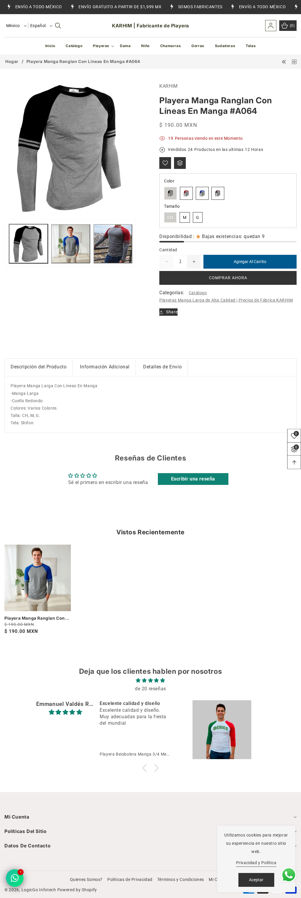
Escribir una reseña (193, 479)
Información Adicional (105, 367)
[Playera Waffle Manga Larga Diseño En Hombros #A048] (283, 61)
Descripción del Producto (38, 367)
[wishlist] (165, 163)
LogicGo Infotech (38, 889)
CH (170, 217)
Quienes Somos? (86, 879)
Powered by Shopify (77, 889)
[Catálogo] (294, 61)
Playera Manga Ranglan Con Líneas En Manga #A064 (34, 618)
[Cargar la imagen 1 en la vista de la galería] (28, 243)
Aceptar (256, 879)
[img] (150, 680)
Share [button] (172, 312)
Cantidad (168, 249)
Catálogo (198, 292)
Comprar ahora (228, 277)
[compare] (180, 163)
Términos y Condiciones (180, 879)
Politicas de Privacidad (130, 879)
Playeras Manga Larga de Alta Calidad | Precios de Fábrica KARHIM (226, 300)
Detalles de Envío (162, 367)
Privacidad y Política (256, 862)
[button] (57, 25)
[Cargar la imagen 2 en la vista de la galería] (70, 243)
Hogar (12, 61)
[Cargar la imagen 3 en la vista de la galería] (112, 243)
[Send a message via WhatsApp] (289, 875)
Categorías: (171, 292)
